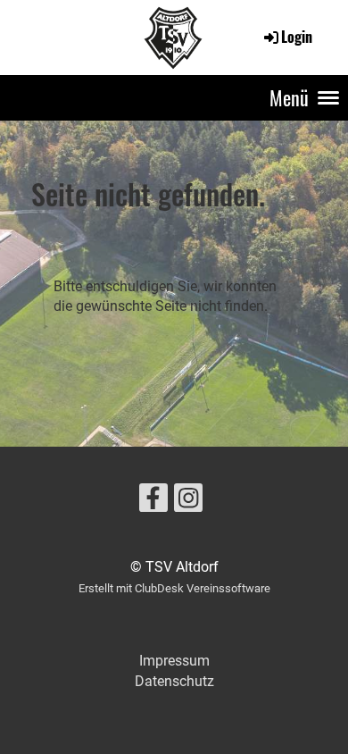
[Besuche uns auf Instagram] (188, 502)
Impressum (174, 660)
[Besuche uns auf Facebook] (153, 502)
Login (296, 36)
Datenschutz (174, 681)
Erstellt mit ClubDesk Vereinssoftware (174, 588)
